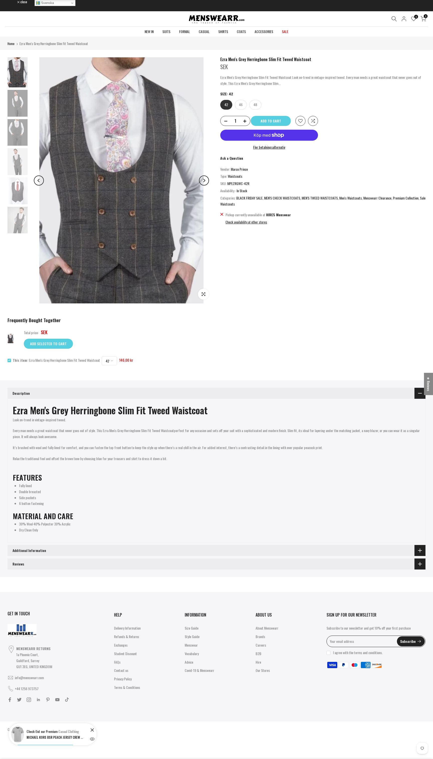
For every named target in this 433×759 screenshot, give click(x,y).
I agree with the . (358, 652)
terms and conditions (368, 652)
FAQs (117, 662)
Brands (260, 636)
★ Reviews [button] (428, 384)
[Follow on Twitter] (19, 700)
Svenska (47, 3)
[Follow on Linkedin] (38, 700)
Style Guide (192, 636)
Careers (261, 645)
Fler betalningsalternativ (269, 147)
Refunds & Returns (126, 636)
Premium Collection (405, 198)
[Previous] (39, 180)
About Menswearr (267, 628)
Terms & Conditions (127, 687)
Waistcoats (235, 176)
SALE (285, 31)
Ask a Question (231, 158)
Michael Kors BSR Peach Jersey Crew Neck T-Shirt (55, 737)
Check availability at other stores (246, 222)
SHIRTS (223, 31)
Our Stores (263, 670)
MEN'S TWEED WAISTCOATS (320, 198)
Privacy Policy (123, 678)
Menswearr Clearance (377, 198)
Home (11, 43)
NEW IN (149, 31)
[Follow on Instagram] (29, 700)
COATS (241, 31)
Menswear (191, 645)
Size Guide (191, 628)
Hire (258, 662)
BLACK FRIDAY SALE (249, 198)
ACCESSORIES (264, 31)
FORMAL (184, 31)
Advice (189, 662)
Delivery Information (127, 628)
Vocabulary (192, 653)
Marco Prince (239, 169)
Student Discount (125, 653)
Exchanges (121, 645)
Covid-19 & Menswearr (199, 670)
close (13, 2)
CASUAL (204, 31)
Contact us (121, 670)
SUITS (166, 31)
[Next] (204, 180)
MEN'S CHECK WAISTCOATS (282, 198)
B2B (258, 653)
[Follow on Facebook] (10, 700)
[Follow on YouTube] (57, 700)
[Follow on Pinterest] (48, 700)
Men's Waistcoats (350, 198)
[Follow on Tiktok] (67, 700)
